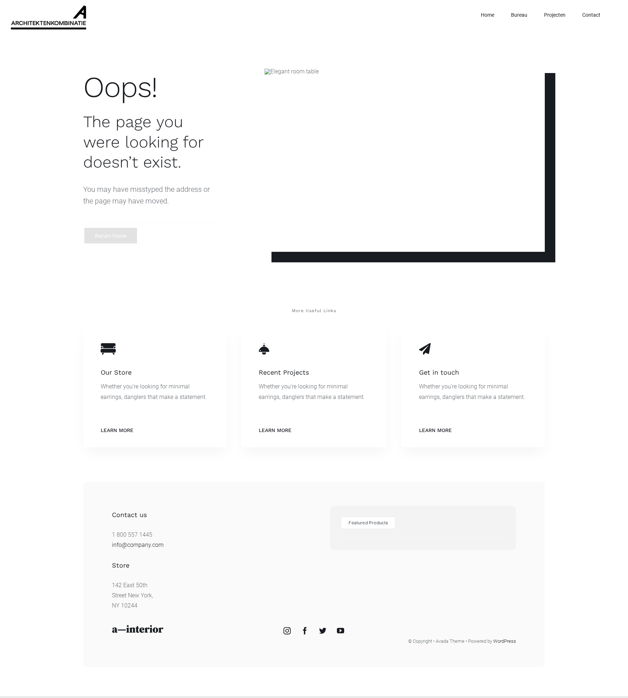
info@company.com (138, 544)
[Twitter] (323, 631)
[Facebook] (305, 631)
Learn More (117, 430)
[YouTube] (340, 631)
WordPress (504, 641)
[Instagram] (287, 631)
